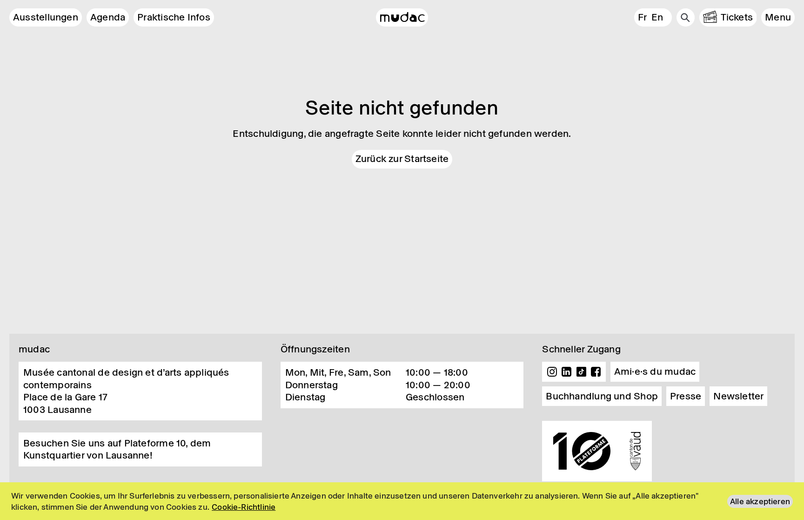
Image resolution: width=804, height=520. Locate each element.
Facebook (596, 372)
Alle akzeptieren (760, 501)
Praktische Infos (173, 17)
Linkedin (567, 372)
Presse (685, 396)
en (657, 17)
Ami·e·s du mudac (655, 371)
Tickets (737, 17)
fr (642, 17)
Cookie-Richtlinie (243, 507)
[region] (402, 501)
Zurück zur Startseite (402, 159)
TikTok (581, 372)
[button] (778, 17)
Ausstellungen (45, 17)
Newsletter (738, 396)
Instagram (552, 372)
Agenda (107, 17)
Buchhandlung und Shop (602, 396)
